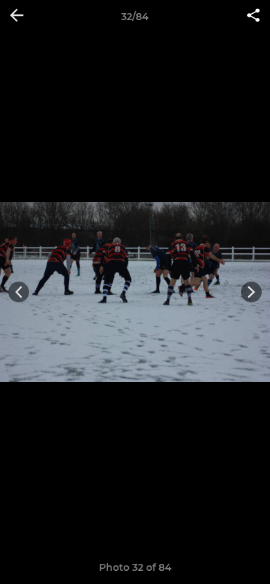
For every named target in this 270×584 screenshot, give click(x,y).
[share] (253, 16)
